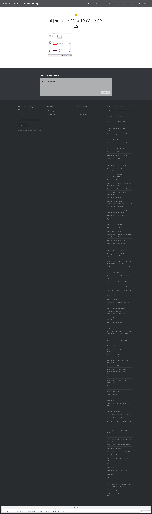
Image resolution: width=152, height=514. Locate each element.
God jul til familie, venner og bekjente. (117, 327)
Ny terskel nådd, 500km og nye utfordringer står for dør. (117, 211)
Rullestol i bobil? (113, 125)
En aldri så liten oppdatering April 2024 (119, 129)
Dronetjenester (125, 3)
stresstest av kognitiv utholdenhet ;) (119, 341)
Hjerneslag (97, 3)
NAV (108, 477)
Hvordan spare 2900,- (114, 365)
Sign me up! (23, 125)
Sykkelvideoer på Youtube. (116, 228)
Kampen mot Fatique (113, 158)
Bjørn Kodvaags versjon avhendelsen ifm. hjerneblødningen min (119, 485)
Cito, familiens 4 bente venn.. (117, 470)
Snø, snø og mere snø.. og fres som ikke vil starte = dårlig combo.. (119, 332)
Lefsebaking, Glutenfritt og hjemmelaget (116, 193)
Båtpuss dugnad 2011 (113, 391)
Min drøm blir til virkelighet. (117, 250)
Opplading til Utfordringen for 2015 (119, 188)
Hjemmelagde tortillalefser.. (117, 337)
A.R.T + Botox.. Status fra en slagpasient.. (117, 361)
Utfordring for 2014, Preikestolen (118, 281)
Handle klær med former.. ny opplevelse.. (116, 399)
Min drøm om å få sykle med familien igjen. (119, 277)
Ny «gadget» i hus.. (113, 272)
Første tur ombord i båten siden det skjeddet (119, 440)
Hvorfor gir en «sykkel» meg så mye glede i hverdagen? (119, 184)
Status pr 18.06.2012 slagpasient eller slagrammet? (118, 355)
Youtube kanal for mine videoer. (118, 165)
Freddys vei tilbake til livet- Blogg (20, 3)
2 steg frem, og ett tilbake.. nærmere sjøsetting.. (117, 410)
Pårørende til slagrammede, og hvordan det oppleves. (117, 175)
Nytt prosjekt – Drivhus (115, 206)
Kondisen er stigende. (114, 231)
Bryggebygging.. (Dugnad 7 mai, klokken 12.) (117, 381)
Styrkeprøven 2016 (113, 151)
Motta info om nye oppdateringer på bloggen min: (29, 108)
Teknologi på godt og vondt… (116, 162)
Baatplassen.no (82, 111)
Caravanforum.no (82, 114)
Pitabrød (110, 464)
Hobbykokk (110, 474)
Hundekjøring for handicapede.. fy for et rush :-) (118, 268)
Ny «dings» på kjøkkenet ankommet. (118, 302)
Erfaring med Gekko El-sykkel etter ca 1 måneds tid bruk (119, 235)
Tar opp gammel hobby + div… (116, 179)
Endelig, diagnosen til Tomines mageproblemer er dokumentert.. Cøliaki (117, 256)
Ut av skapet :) (112, 435)
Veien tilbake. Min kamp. (115, 247)
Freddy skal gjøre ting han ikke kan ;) (119, 291)
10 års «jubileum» (113, 139)
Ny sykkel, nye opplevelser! (116, 121)
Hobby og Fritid (110, 3)
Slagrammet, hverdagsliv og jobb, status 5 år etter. (118, 170)
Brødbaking (110, 467)
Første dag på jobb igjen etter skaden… (117, 494)
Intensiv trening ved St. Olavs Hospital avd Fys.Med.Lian (117, 312)
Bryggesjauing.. (112, 376)
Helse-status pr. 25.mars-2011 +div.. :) (117, 431)
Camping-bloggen (52, 114)
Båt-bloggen (51, 111)
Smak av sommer (112, 394)
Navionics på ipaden (113, 455)
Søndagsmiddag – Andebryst (116, 295)
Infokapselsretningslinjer (57, 511)
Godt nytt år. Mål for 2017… (116, 148)
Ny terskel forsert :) (114, 418)
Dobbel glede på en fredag (116, 243)
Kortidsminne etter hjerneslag (117, 155)
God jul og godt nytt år (115, 197)
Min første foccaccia (114, 448)
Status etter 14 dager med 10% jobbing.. (117, 459)
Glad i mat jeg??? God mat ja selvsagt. (117, 350)
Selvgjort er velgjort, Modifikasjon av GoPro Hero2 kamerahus (119, 262)
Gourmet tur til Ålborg (115, 322)
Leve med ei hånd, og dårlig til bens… (118, 404)
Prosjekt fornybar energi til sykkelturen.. (117, 135)
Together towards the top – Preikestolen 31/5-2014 (116, 220)
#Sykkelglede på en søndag (116, 215)
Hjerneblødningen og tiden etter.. (118, 490)
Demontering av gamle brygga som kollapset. (118, 386)
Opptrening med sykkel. (115, 224)
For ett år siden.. (113, 427)
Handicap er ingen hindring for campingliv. (117, 144)
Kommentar (106, 92)
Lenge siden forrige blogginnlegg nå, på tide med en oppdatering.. (118, 285)
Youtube (146, 3)
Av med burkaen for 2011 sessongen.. (119, 414)
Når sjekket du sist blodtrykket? (118, 451)
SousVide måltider (113, 299)
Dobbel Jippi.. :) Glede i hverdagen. (116, 318)
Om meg (88, 3)
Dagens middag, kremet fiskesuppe (118, 444)
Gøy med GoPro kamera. (114, 345)
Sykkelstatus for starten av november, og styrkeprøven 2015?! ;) (119, 202)
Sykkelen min (136, 3)
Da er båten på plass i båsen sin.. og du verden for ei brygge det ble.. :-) (119, 371)
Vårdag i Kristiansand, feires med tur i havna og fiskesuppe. (118, 307)
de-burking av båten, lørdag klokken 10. (119, 422)
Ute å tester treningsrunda (116, 240)
